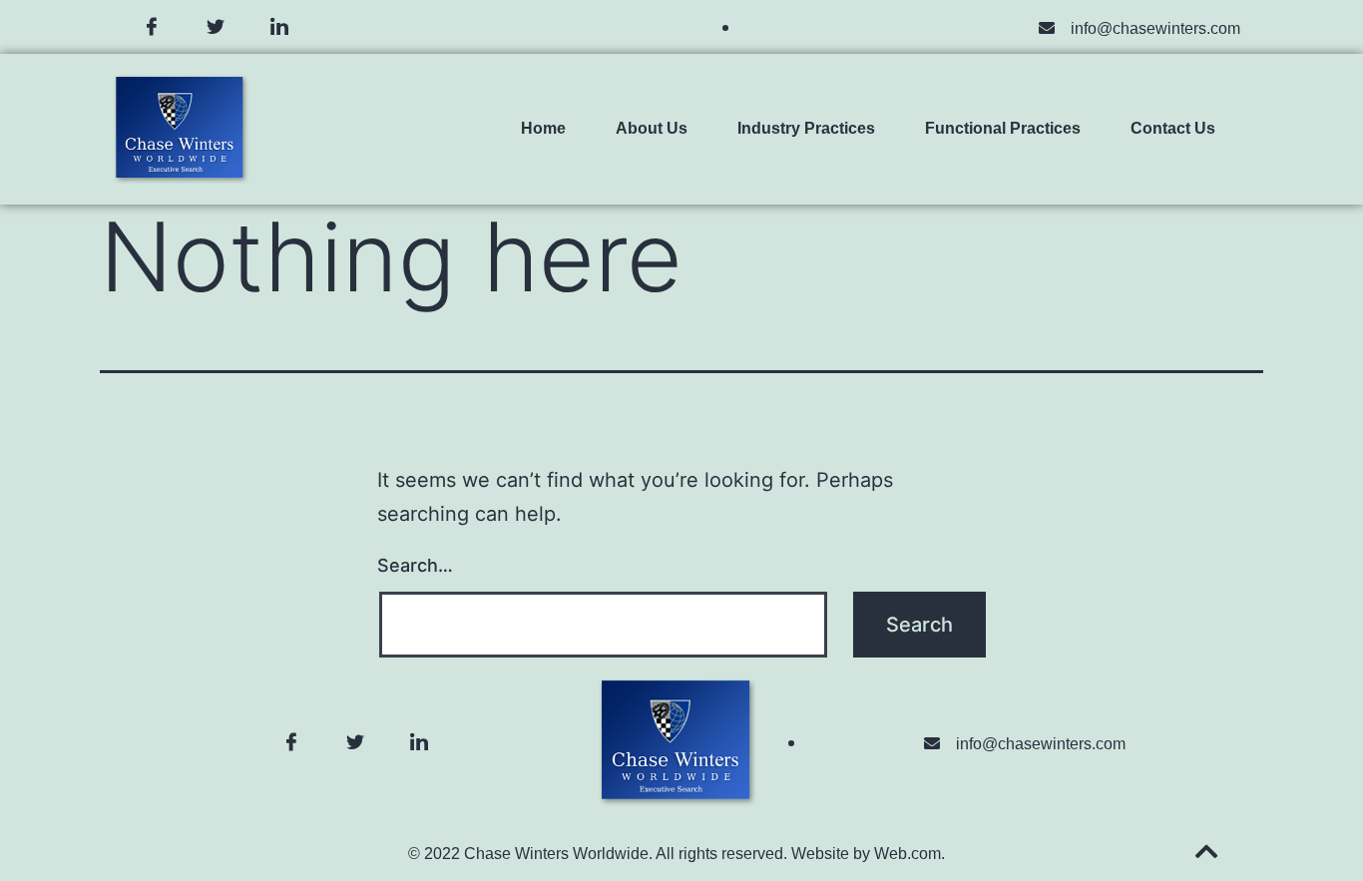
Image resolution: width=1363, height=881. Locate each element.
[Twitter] (215, 27)
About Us (651, 128)
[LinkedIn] (279, 27)
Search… (415, 565)
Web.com (907, 853)
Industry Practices (806, 128)
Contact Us (1173, 128)
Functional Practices (1003, 128)
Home (543, 128)
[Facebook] (152, 27)
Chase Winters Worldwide (556, 853)
